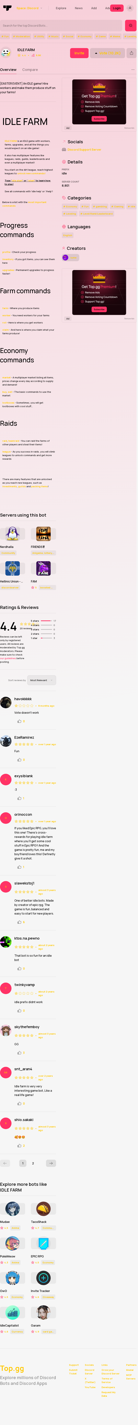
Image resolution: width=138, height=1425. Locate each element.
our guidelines (8, 658)
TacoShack (38, 1222)
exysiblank (23, 776)
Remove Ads (129, 128)
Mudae (5, 1222)
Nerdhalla (6, 547)
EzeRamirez (24, 737)
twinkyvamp (24, 985)
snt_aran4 (23, 1069)
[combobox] (41, 680)
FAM (34, 581)
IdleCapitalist (9, 1325)
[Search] (131, 25)
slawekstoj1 (24, 883)
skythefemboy (26, 1027)
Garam (35, 1325)
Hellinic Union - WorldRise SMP (12, 581)
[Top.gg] (7, 8)
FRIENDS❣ (38, 547)
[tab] (8, 69)
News (79, 8)
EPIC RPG (37, 1256)
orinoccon (23, 814)
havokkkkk (23, 699)
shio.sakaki (23, 1120)
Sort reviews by (17, 680)
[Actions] (133, 69)
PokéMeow (7, 1256)
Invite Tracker (40, 1291)
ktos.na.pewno (27, 938)
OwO (3, 1291)
